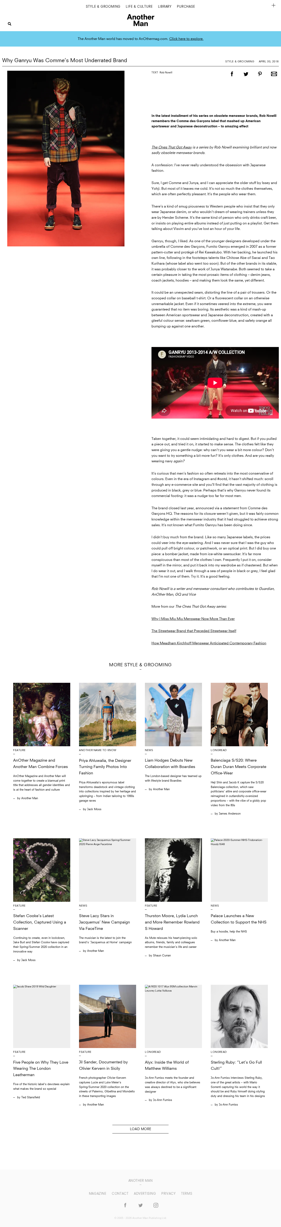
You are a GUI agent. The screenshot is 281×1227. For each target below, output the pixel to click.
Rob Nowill (166, 72)
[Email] (274, 78)
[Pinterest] (260, 78)
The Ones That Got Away (171, 147)
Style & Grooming (103, 6)
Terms (186, 1193)
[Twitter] (246, 78)
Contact (121, 1193)
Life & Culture (139, 6)
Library (165, 6)
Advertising (145, 1193)
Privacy (169, 1193)
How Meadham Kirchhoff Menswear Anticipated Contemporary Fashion (208, 643)
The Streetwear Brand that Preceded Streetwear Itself (193, 631)
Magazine (98, 1193)
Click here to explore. (186, 39)
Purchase (186, 6)
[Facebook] (232, 78)
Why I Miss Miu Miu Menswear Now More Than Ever (193, 619)
